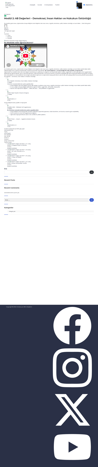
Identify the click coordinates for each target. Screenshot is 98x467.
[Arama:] (46, 200)
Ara (5, 169)
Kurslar (40, 5)
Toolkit (57, 5)
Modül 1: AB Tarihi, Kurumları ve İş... (16, 151)
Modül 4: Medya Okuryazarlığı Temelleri (17, 163)
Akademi (6, 29)
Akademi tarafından (12, 148)
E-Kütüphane (49, 5)
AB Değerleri (7, 14)
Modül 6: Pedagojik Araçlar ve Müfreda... (17, 145)
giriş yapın (22, 128)
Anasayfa (32, 5)
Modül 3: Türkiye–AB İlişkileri (14, 157)
